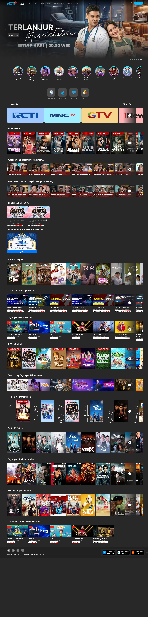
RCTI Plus (43, 555)
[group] (109, 552)
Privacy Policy (11, 555)
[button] (138, 3)
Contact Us (34, 555)
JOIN (21, 252)
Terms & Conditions (23, 555)
